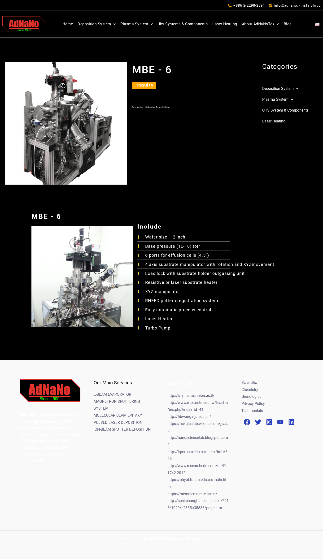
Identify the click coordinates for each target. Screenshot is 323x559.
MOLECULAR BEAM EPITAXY (118, 415)
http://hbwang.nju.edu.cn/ (189, 416)
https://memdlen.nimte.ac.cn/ (192, 494)
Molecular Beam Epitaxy (157, 107)
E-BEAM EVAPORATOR (112, 394)
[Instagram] (269, 422)
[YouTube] (280, 422)
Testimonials (252, 410)
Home (67, 24)
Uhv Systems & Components (182, 24)
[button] (96, 24)
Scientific (249, 382)
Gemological (251, 396)
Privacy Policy (253, 403)
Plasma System (134, 24)
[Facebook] (247, 422)
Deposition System (94, 24)
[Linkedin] (291, 422)
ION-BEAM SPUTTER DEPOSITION (122, 429)
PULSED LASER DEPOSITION (118, 422)
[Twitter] (258, 422)
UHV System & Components (285, 110)
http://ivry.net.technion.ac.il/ (190, 395)
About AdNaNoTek (258, 24)
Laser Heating (224, 24)
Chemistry (249, 389)
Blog (288, 24)
